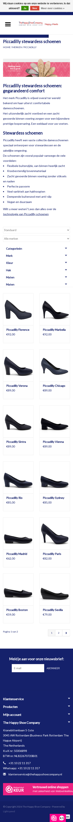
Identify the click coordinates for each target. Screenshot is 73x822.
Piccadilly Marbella (54, 329)
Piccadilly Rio (14, 497)
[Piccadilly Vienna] (55, 421)
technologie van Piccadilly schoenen (26, 214)
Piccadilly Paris (52, 553)
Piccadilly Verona (17, 385)
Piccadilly (30, 47)
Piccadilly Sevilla (53, 610)
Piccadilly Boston (17, 610)
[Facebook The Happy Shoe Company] (33, 680)
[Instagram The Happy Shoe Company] (40, 680)
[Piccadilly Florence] (18, 309)
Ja (25, 8)
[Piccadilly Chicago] (55, 365)
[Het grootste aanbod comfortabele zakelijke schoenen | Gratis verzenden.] (44, 24)
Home (7, 47)
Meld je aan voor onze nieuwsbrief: (36, 659)
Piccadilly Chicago (54, 385)
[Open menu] (8, 24)
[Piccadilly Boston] (18, 589)
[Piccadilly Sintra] (18, 421)
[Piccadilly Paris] (55, 533)
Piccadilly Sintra (16, 441)
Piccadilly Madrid (16, 553)
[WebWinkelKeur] (36, 789)
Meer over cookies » (52, 8)
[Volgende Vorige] (66, 633)
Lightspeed (9, 811)
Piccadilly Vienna (53, 441)
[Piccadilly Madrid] (18, 533)
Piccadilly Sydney (53, 497)
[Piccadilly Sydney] (55, 477)
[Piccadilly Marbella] (55, 309)
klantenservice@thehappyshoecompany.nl (35, 774)
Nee (34, 8)
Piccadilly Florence (17, 329)
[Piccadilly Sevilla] (55, 589)
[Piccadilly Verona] (18, 365)
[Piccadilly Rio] (18, 477)
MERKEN (17, 47)
